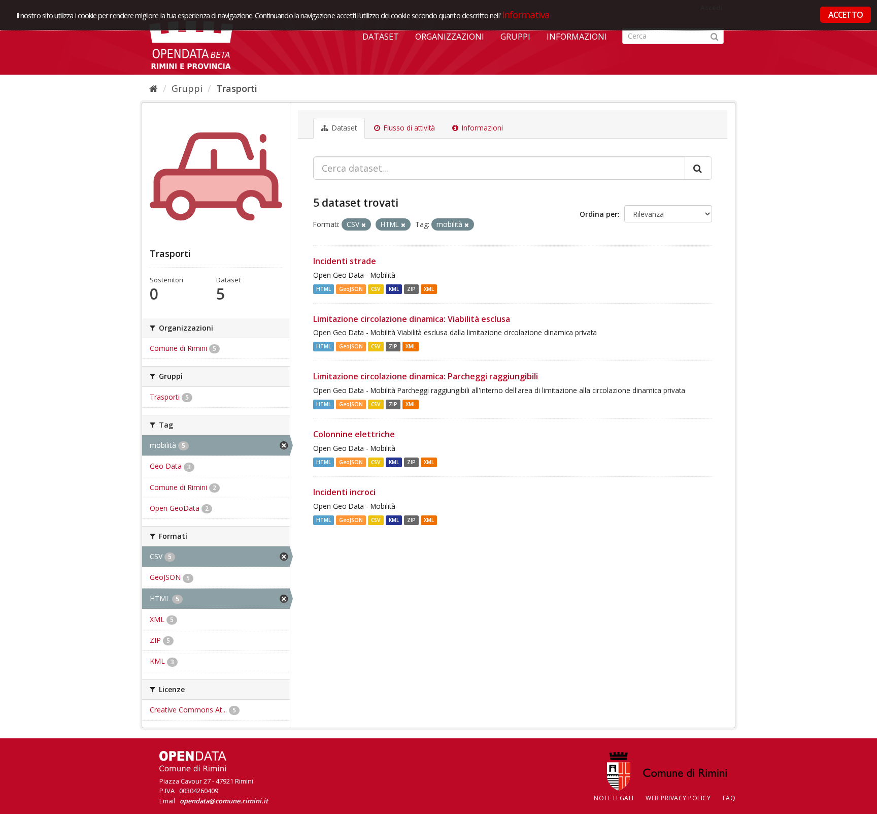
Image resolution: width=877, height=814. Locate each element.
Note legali (614, 798)
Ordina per (599, 214)
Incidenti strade (344, 261)
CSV (375, 288)
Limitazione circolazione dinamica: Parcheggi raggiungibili (425, 376)
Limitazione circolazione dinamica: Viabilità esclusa (411, 318)
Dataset (380, 36)
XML (429, 288)
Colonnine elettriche (354, 434)
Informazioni (577, 36)
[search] (698, 168)
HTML (323, 288)
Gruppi (515, 36)
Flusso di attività (408, 128)
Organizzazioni (449, 36)
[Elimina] (363, 225)
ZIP (411, 288)
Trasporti (236, 88)
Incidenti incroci (344, 492)
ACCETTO (845, 14)
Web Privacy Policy (678, 798)
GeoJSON (351, 288)
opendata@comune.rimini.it (224, 800)
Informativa (526, 14)
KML (394, 288)
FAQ (729, 798)
